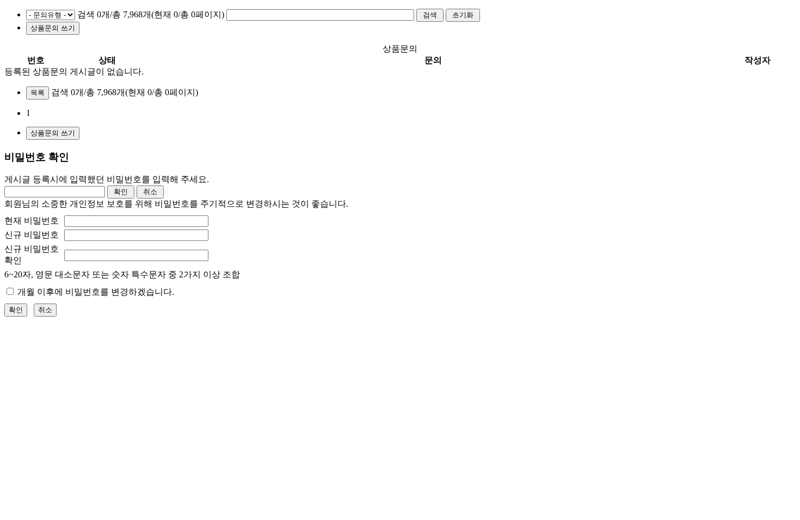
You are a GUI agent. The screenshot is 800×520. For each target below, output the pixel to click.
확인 (16, 310)
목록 (37, 93)
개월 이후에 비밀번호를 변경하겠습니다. (94, 291)
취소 (45, 310)
